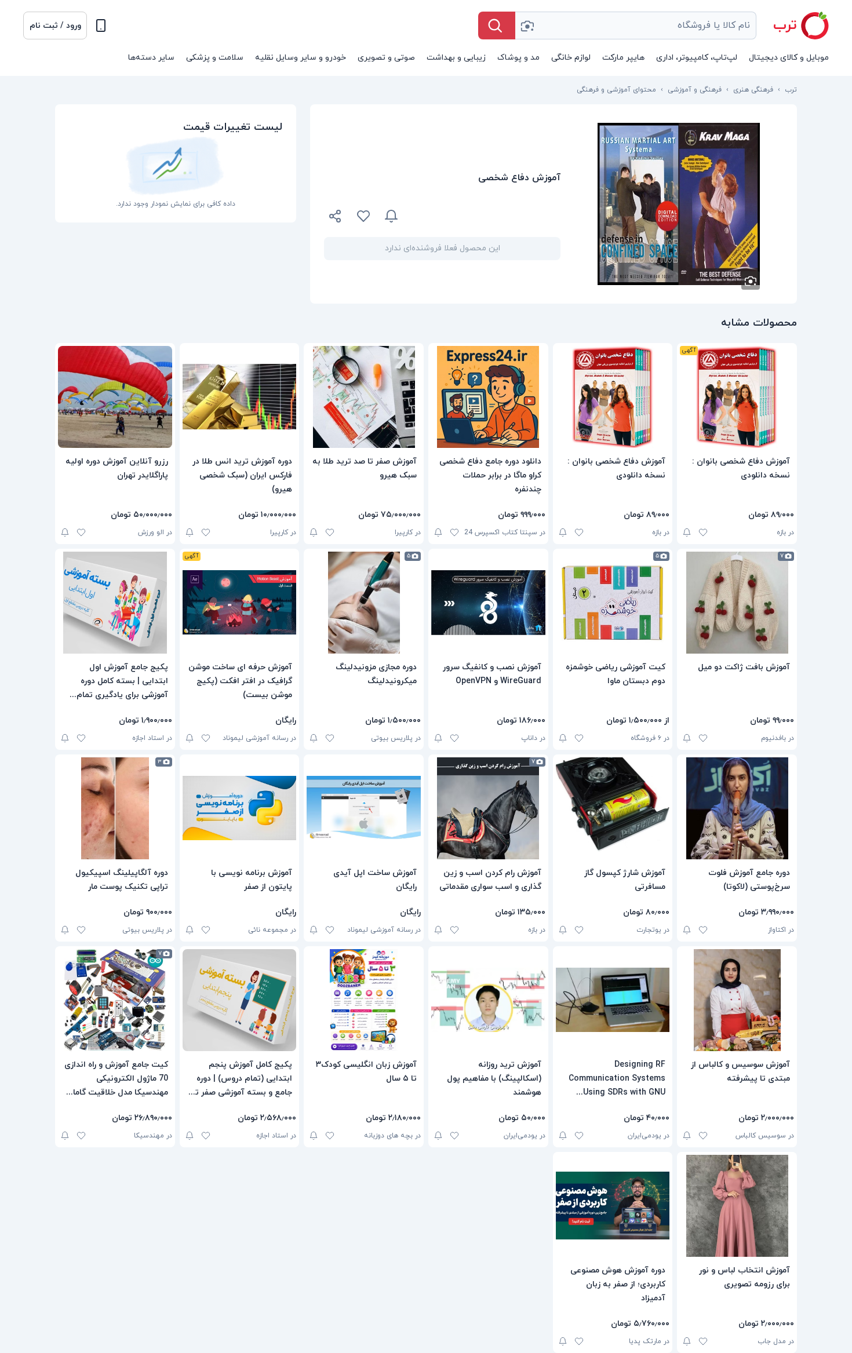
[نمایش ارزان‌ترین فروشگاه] (486, 216)
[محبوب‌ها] (363, 216)
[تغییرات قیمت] (391, 216)
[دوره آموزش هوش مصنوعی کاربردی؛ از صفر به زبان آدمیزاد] (613, 1206)
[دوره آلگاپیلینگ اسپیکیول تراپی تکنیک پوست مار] (115, 808)
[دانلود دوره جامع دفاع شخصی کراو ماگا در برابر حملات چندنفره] (488, 397)
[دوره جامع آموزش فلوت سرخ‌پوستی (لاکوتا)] (737, 808)
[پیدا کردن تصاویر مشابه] (750, 280)
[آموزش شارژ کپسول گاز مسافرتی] (613, 808)
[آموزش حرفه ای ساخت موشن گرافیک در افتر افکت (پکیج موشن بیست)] (240, 603)
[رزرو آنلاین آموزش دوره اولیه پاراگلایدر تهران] (115, 397)
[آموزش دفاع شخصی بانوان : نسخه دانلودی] (737, 397)
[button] (55, 25)
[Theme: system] (101, 25)
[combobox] (635, 25)
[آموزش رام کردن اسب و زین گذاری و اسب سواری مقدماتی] (488, 808)
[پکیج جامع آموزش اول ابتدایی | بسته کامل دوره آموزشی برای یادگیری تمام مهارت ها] (115, 603)
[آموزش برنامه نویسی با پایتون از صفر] (240, 808)
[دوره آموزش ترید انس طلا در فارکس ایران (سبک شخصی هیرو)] (240, 397)
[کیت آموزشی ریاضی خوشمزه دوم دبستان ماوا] (613, 603)
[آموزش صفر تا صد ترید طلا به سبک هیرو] (364, 397)
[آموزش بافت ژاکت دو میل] (737, 603)
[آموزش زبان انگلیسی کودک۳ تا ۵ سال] (364, 1000)
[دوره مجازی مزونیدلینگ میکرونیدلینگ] (364, 603)
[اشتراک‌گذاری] (336, 218)
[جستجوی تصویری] (526, 25)
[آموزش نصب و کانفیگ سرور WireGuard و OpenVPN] (488, 603)
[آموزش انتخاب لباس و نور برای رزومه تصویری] (737, 1206)
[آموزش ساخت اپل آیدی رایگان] (364, 808)
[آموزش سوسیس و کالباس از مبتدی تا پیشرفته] (737, 1000)
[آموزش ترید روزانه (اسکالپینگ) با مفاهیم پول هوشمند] (488, 1000)
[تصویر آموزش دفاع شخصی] (679, 204)
